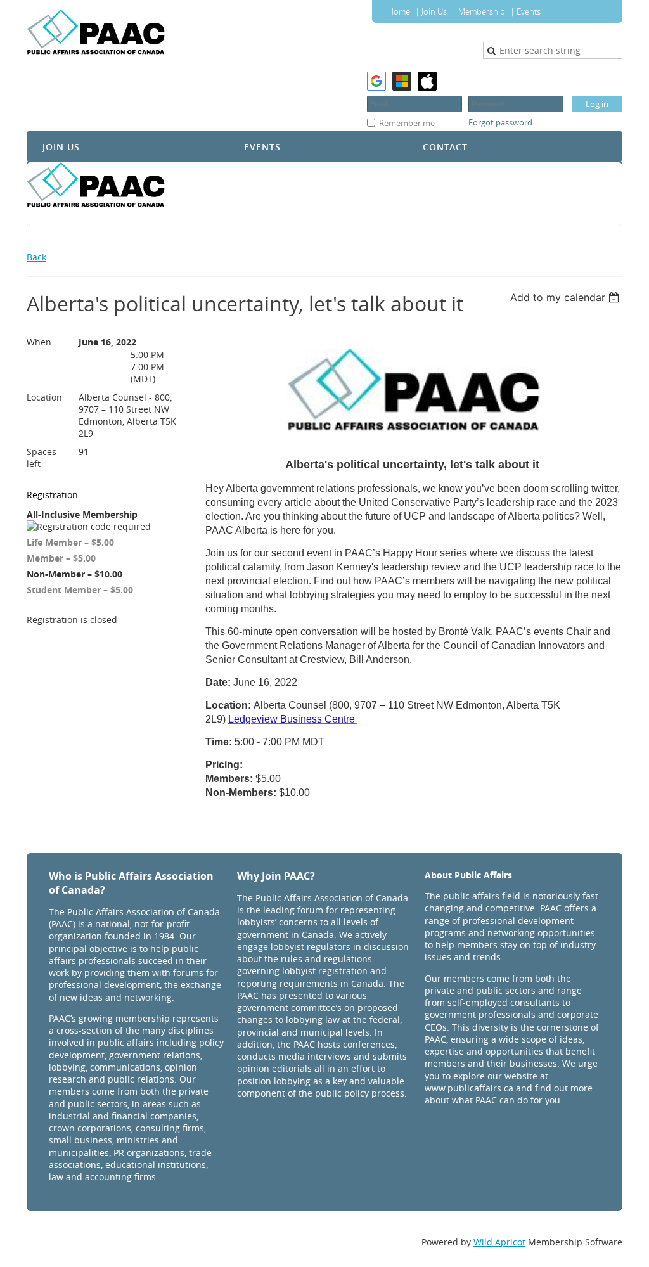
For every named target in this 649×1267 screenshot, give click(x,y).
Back (36, 257)
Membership (481, 11)
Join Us (434, 11)
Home (399, 11)
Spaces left (41, 458)
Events (529, 11)
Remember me (407, 123)
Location (44, 397)
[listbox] (566, 297)
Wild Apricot (499, 1242)
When (39, 342)
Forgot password (500, 122)
